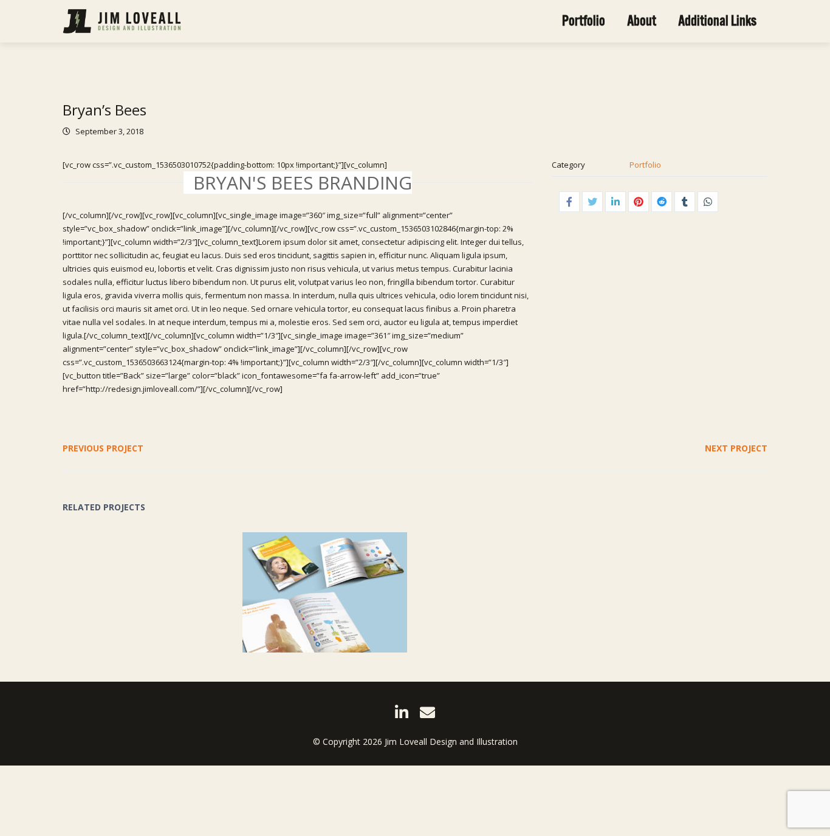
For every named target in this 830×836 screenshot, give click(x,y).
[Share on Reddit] (661, 201)
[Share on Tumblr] (685, 201)
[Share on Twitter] (592, 201)
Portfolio (583, 20)
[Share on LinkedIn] (615, 201)
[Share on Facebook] (569, 201)
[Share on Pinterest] (638, 201)
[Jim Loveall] (122, 21)
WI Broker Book (301, 584)
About (641, 20)
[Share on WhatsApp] (708, 201)
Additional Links (717, 20)
